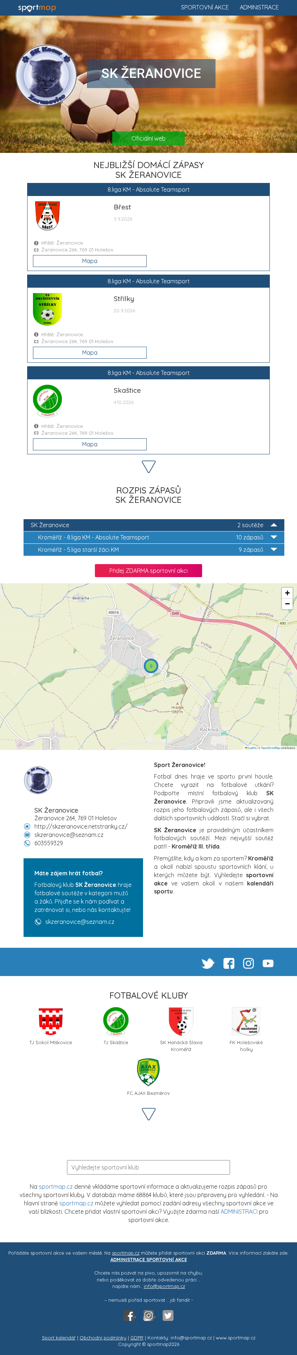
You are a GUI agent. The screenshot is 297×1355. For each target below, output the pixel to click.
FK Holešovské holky (246, 1045)
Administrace (259, 7)
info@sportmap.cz (164, 1286)
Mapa (89, 260)
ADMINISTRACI (239, 1211)
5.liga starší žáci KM (150, 549)
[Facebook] (130, 1315)
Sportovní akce (205, 7)
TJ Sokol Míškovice (50, 1042)
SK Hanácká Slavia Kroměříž (181, 1045)
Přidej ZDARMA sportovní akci (148, 570)
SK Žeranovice (147, 525)
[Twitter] (168, 1315)
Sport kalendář (59, 1338)
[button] (151, 666)
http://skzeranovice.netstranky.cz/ (80, 826)
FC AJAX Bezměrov (148, 1093)
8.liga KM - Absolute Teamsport (150, 537)
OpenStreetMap (270, 748)
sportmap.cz (56, 1186)
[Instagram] (149, 1315)
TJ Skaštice (116, 1042)
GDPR (136, 1338)
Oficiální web (148, 138)
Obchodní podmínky (103, 1338)
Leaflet (251, 748)
